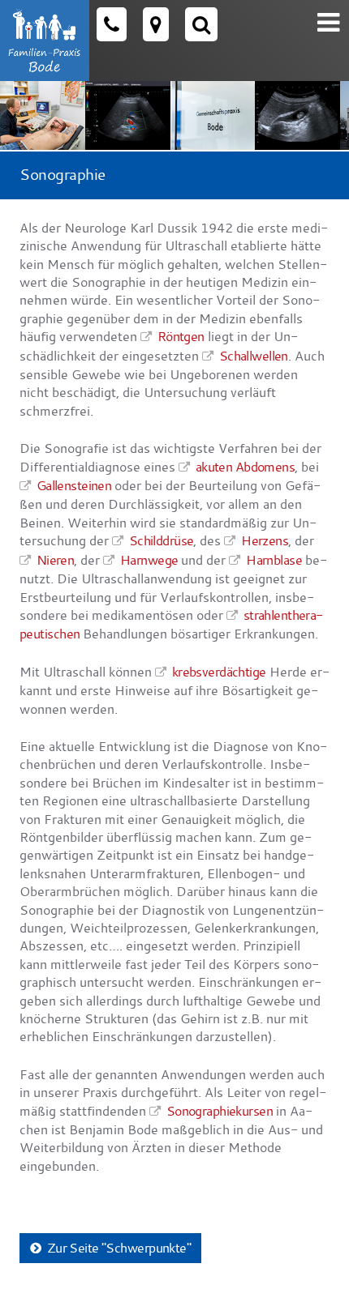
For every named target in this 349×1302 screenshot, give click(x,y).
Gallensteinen (74, 484)
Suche (201, 24)
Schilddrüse (161, 540)
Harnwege (149, 559)
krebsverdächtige (219, 671)
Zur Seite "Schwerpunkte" (119, 1247)
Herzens (264, 540)
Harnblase (274, 559)
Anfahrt (156, 24)
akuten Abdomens (245, 466)
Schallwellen (253, 355)
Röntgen (181, 335)
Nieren (55, 559)
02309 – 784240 (112, 24)
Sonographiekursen (219, 1110)
